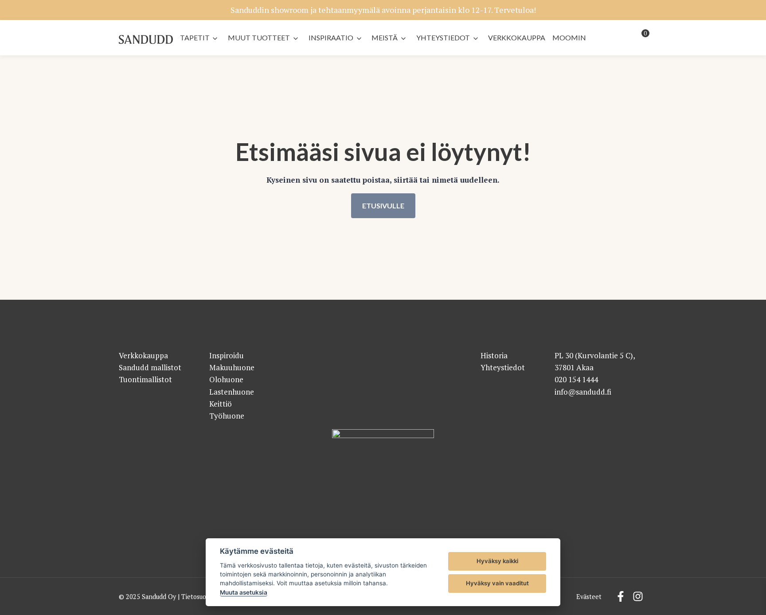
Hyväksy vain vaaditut (497, 583)
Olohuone (226, 379)
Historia (494, 355)
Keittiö (220, 404)
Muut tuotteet (259, 37)
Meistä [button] (384, 37)
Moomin (569, 37)
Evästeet (589, 596)
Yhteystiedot (443, 37)
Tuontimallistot (145, 379)
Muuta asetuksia (243, 592)
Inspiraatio (331, 37)
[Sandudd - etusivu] (146, 39)
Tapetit (195, 37)
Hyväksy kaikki (497, 560)
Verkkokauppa (516, 37)
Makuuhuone (231, 367)
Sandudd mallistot (150, 367)
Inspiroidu (226, 355)
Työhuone (226, 416)
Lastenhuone (231, 392)
